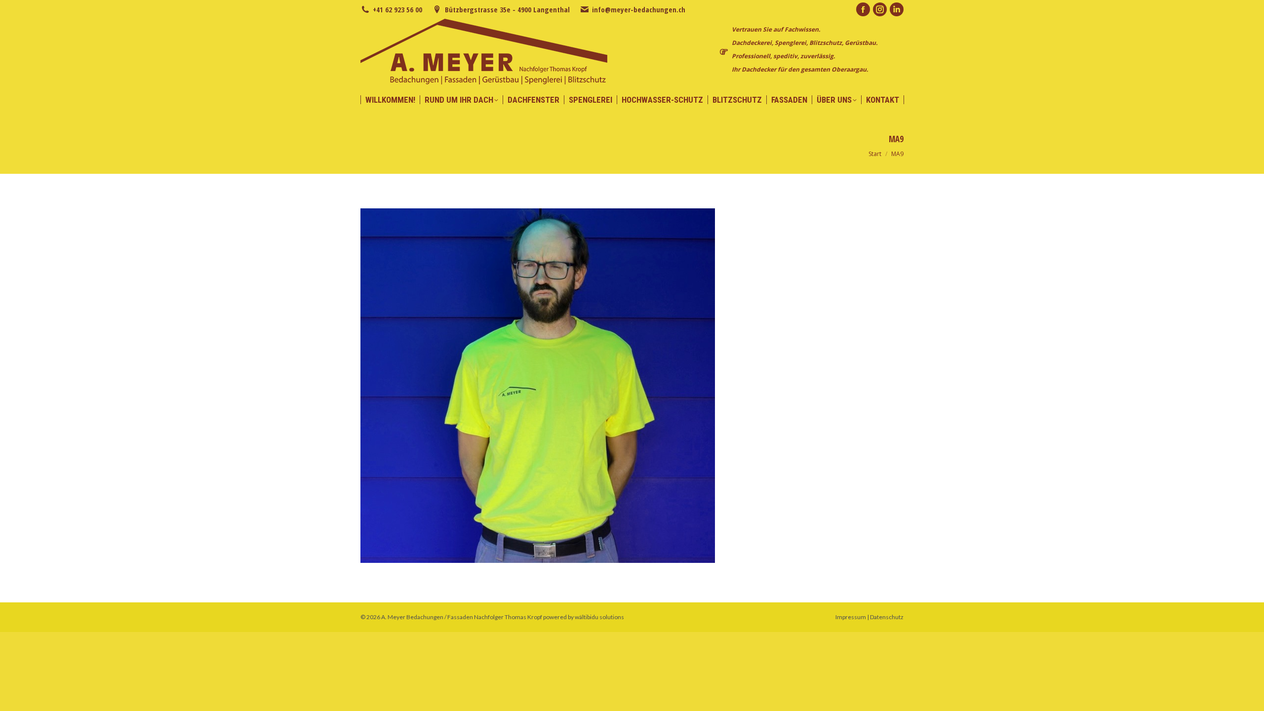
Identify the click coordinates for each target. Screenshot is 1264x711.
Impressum (850, 617)
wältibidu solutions (599, 617)
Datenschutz (887, 617)
